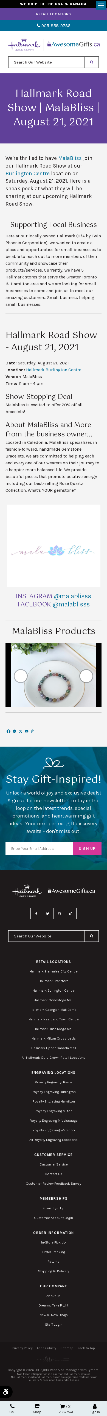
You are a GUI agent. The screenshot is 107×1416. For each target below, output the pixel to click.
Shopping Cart (62, 1406)
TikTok (71, 913)
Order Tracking (53, 1252)
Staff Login (53, 1324)
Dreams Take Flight (53, 1305)
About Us (53, 1296)
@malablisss (72, 596)
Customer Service (54, 1164)
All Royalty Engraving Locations (53, 1140)
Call (12, 1412)
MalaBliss (70, 158)
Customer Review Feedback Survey (53, 1183)
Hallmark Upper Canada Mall (53, 1048)
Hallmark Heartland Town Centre (54, 1019)
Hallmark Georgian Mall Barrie (53, 1010)
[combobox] (46, 62)
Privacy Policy (22, 1348)
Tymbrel (93, 1370)
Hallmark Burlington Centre (53, 369)
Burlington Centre (27, 173)
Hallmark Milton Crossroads (54, 1038)
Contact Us (53, 1174)
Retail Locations (53, 14)
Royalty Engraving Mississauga (54, 1120)
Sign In (94, 1412)
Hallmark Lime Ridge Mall (53, 1029)
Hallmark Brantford (54, 981)
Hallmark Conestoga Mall (53, 1000)
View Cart (66, 1412)
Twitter (48, 913)
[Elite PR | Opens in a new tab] (53, 1359)
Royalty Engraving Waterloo (53, 1130)
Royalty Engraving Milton (53, 1111)
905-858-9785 (55, 25)
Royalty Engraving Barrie (53, 1082)
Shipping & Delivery (53, 1271)
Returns (53, 1261)
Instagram (59, 913)
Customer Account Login (53, 1218)
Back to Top (86, 1348)
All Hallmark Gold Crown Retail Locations (54, 1057)
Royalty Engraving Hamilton (53, 1101)
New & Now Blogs (54, 1315)
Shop (37, 1412)
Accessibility (46, 1348)
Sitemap (66, 1348)
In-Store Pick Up (53, 1242)
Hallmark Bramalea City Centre (54, 971)
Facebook (36, 913)
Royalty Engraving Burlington (54, 1092)
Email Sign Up (53, 1208)
